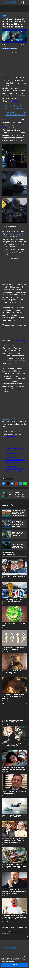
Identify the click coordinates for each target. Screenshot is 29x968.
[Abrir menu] (21, 2)
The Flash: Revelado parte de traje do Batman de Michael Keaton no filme (15, 450)
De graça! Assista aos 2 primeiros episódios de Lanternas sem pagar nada (18, 535)
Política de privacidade (7, 961)
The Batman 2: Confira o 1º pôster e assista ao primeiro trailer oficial (18, 523)
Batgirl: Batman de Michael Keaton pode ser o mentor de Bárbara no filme (15, 459)
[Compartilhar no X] (8, 483)
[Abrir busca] (26, 2)
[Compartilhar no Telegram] (20, 483)
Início (4, 15)
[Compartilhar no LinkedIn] (12, 483)
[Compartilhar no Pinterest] (16, 483)
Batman (16, 101)
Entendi (14, 965)
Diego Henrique (13, 492)
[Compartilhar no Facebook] (3, 483)
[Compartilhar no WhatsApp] (25, 483)
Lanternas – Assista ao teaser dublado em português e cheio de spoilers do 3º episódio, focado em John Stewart (18, 514)
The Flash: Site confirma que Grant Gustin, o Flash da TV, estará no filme (14, 468)
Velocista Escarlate (18, 340)
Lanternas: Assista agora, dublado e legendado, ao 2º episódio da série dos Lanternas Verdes (18, 547)
